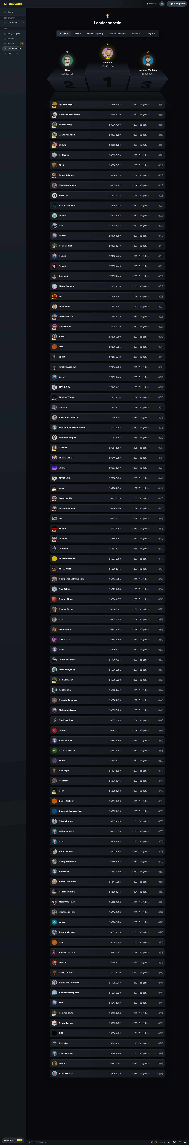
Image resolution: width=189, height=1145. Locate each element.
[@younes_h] (54, 1063)
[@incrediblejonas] (54, 669)
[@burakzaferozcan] (54, 1033)
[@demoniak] (54, 659)
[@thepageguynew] (54, 720)
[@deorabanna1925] (54, 579)
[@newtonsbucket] (54, 508)
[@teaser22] (54, 992)
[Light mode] (162, 3)
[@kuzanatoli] (54, 417)
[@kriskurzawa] (54, 1013)
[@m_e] (54, 296)
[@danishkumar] (54, 1053)
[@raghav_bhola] (54, 599)
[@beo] (67, 60)
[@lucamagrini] (54, 619)
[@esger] (54, 175)
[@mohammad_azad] (54, 710)
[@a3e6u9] (54, 276)
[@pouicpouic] (54, 326)
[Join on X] (180, 1142)
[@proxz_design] (54, 1023)
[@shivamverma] (54, 457)
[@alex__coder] (54, 1073)
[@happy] (54, 1002)
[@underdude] (54, 134)
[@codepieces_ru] (54, 831)
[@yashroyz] (54, 568)
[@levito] (54, 679)
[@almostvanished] (54, 205)
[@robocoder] (54, 437)
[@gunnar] (54, 114)
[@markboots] (54, 629)
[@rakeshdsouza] (54, 891)
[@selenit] (54, 104)
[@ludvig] (54, 144)
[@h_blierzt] (54, 155)
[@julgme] (54, 467)
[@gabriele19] (107, 53)
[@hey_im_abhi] (54, 952)
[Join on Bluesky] (174, 1142)
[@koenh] (54, 235)
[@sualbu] (54, 528)
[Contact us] (185, 1142)
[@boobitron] (54, 750)
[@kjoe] (54, 942)
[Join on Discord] (169, 1142)
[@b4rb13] (54, 790)
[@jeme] (147, 60)
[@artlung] (54, 316)
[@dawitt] (54, 972)
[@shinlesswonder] (54, 397)
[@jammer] (54, 548)
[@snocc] (54, 922)
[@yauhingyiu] (54, 690)
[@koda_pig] (54, 195)
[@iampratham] (54, 780)
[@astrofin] (54, 1043)
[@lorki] (54, 377)
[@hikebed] (54, 225)
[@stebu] (54, 407)
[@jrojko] (54, 306)
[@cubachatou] (54, 488)
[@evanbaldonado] (54, 558)
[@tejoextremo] (54, 356)
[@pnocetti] (54, 518)
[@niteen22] (54, 821)
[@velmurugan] (54, 427)
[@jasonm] (54, 498)
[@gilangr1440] (54, 861)
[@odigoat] (54, 589)
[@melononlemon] (54, 902)
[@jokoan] (54, 387)
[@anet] (54, 871)
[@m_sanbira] (54, 286)
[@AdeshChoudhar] (54, 881)
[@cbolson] (54, 962)
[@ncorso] (54, 609)
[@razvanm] (54, 165)
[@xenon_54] (54, 760)
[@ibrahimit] (54, 367)
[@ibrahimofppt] (54, 851)
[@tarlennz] (54, 538)
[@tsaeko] (54, 215)
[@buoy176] (54, 770)
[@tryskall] (54, 447)
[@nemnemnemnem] (54, 336)
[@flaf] (54, 346)
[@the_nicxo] (54, 639)
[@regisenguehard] (54, 185)
